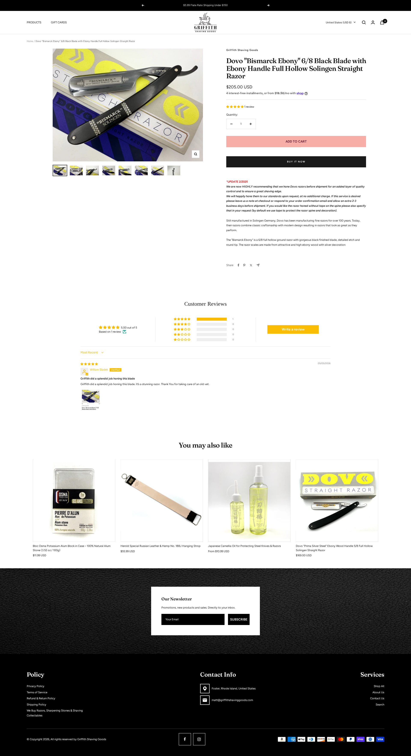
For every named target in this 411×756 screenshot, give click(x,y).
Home (30, 41)
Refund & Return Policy (41, 698)
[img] (89, 364)
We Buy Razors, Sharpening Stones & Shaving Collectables (55, 713)
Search (380, 704)
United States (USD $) (338, 22)
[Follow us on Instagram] (199, 739)
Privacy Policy (35, 686)
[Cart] (382, 22)
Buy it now (296, 161)
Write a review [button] (293, 329)
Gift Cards (59, 22)
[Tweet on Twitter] (251, 265)
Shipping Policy (36, 704)
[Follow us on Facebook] (185, 739)
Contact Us (377, 698)
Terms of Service (37, 692)
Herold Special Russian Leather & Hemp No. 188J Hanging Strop (161, 546)
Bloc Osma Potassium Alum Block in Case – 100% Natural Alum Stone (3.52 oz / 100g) (71, 548)
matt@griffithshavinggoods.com (232, 700)
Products (34, 22)
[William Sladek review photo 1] (90, 400)
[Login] (373, 22)
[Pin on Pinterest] (244, 265)
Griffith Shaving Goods (242, 50)
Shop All (379, 686)
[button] (235, 106)
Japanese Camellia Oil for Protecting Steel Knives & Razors (244, 546)
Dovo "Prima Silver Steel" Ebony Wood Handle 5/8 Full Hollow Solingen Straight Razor (334, 548)
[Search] (364, 22)
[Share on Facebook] (238, 265)
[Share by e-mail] (258, 265)
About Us (378, 692)
